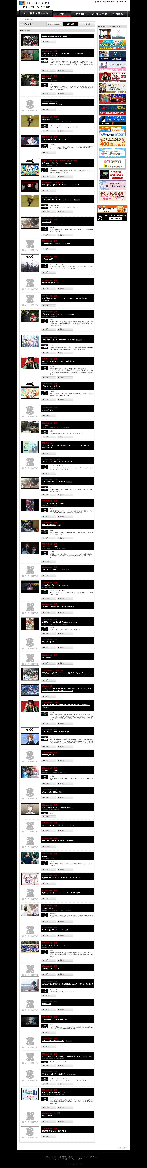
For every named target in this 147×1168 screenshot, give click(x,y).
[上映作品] (62, 14)
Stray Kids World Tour (54, 36)
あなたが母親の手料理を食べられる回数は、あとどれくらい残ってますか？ (67, 984)
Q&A (69, 1159)
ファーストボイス (48, 642)
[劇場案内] (80, 14)
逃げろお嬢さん (47, 657)
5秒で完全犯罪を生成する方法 (52, 283)
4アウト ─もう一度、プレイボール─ (54, 945)
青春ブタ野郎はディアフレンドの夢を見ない (57, 807)
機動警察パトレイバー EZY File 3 (54, 1131)
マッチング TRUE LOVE (50, 503)
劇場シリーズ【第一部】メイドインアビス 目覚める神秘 (61, 893)
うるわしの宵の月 (48, 908)
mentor (44, 856)
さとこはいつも (47, 410)
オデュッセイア (47, 259)
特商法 (64, 1159)
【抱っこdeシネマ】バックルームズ (54, 200)
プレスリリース (55, 1157)
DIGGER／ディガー (49, 755)
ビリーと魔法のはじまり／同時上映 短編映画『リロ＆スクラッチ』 (65, 1056)
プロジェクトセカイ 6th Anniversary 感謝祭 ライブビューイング (64, 673)
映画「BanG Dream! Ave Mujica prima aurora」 (58, 840)
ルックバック (46, 222)
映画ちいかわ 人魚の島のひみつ (53, 163)
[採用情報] (118, 14)
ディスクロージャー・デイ (51, 585)
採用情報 (64, 1157)
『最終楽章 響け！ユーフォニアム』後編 (56, 243)
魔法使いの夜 (46, 1004)
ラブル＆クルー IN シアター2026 (53, 1041)
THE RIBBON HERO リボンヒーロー (54, 139)
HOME (21, 19)
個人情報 (70, 1157)
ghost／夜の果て (48, 1115)
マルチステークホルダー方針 (52, 1159)
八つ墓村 (45, 425)
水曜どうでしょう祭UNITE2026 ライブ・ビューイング (60, 185)
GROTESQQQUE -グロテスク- (52, 930)
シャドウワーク (47, 546)
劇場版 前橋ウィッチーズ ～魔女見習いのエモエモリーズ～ (62, 878)
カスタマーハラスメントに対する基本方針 (86, 1157)
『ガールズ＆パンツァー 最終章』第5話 (55, 732)
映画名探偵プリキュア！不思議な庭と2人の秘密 (58, 340)
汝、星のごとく (47, 770)
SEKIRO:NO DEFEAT (49, 104)
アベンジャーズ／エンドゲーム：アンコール (57, 462)
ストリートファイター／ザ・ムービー (55, 825)
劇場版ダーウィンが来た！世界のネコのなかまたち (60, 622)
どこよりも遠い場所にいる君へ (52, 792)
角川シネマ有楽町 (77, 1159)
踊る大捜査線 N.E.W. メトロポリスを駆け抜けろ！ (59, 361)
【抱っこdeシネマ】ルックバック (53, 482)
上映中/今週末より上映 (54, 24)
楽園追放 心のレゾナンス (50, 968)
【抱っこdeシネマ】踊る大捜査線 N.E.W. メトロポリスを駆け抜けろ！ (66, 705)
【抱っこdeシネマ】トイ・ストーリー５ (56, 53)
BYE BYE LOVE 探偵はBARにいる (54, 1092)
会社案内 (46, 1157)
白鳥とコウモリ (47, 78)
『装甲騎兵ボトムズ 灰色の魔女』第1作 (55, 1019)
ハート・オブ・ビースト (50, 569)
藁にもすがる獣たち (49, 525)
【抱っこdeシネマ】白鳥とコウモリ (54, 314)
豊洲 (25, 19)
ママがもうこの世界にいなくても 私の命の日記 (58, 606)
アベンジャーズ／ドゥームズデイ (53, 1074)
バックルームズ (47, 119)
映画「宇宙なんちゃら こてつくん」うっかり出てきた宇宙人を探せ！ (65, 298)
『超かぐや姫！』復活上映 (51, 386)
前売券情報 (87, 24)
